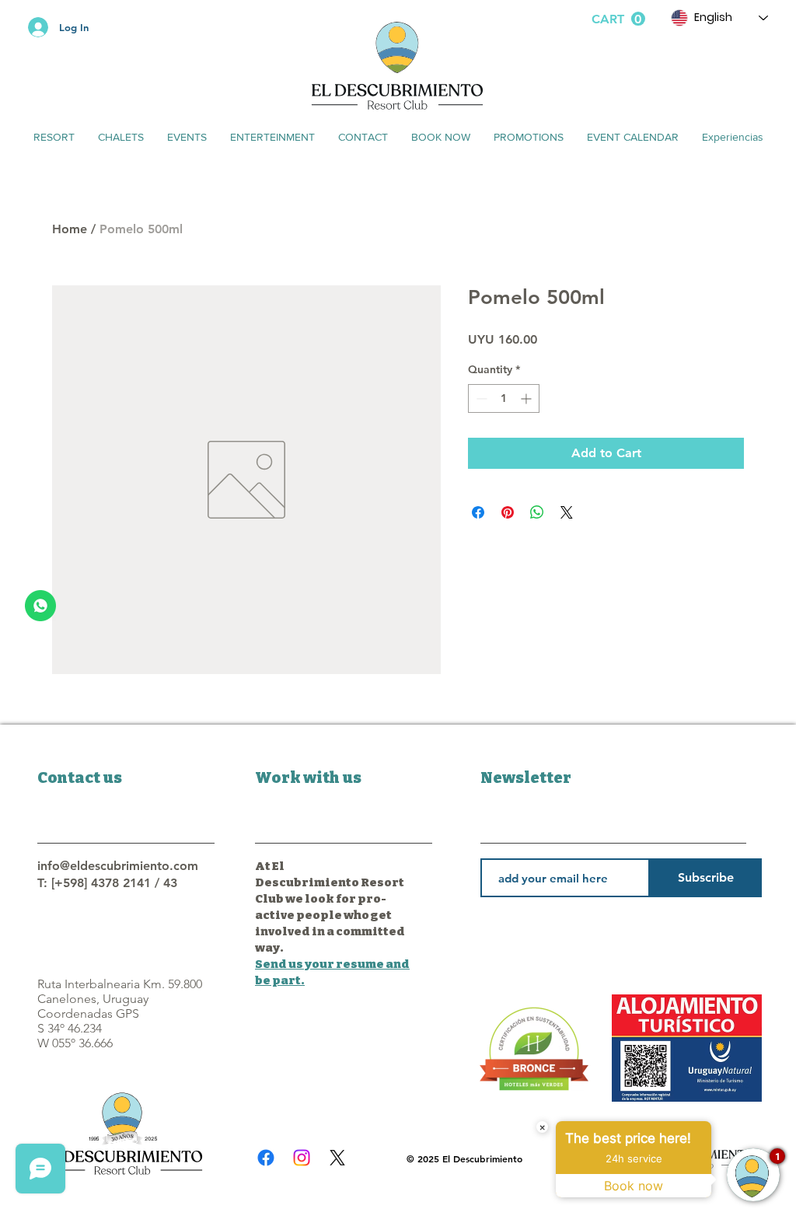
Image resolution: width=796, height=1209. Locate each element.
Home (69, 229)
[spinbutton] (504, 398)
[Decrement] (480, 398)
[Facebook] (266, 1158)
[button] (618, 19)
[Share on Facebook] (478, 512)
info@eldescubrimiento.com (117, 865)
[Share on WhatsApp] (537, 512)
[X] (337, 1158)
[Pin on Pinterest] (507, 512)
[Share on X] (566, 512)
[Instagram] (301, 1158)
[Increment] (527, 398)
